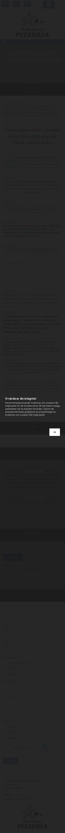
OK (54, 432)
